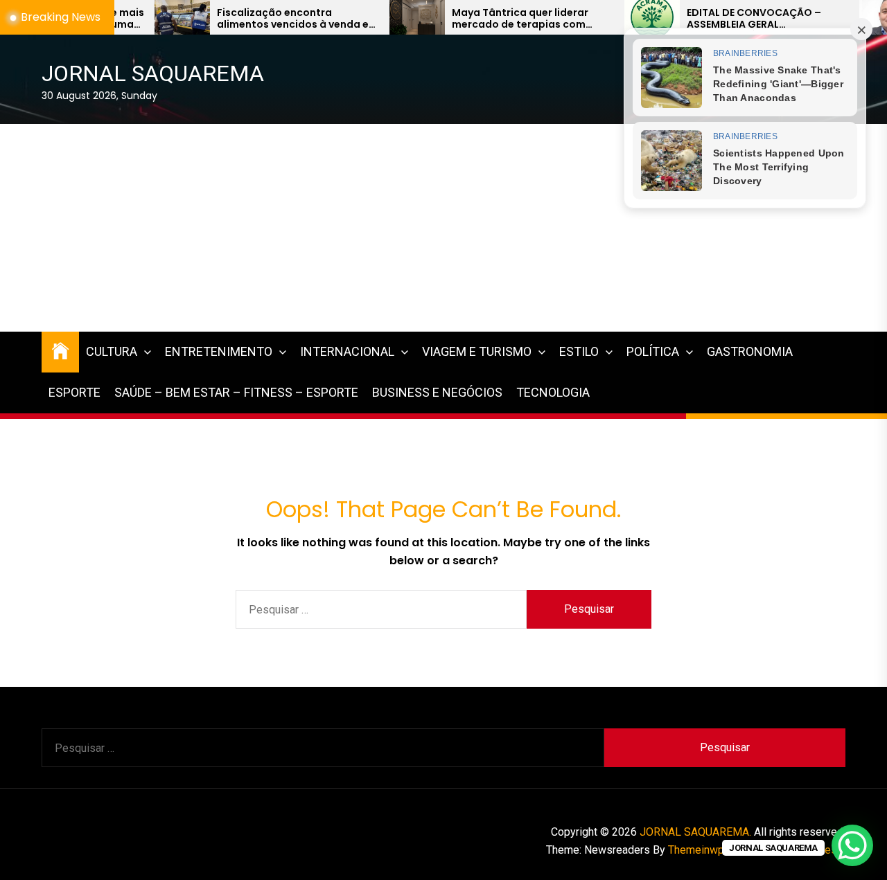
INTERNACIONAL (347, 351)
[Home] (60, 350)
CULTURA (111, 351)
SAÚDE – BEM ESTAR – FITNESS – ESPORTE (236, 392)
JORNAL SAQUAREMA (153, 73)
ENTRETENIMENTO (218, 351)
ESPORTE (74, 392)
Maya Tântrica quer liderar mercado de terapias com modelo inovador (483, 18)
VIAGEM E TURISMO (477, 351)
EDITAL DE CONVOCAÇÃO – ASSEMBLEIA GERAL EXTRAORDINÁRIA (717, 18)
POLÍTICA (652, 351)
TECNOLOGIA (553, 392)
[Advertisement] (443, 228)
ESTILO (579, 351)
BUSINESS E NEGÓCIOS (437, 392)
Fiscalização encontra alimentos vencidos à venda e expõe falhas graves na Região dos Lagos (258, 18)
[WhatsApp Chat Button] (852, 845)
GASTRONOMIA (750, 351)
